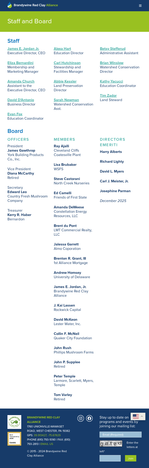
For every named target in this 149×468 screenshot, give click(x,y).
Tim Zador (108, 95)
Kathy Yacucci (111, 81)
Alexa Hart (62, 48)
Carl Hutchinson (67, 62)
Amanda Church (21, 81)
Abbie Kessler (65, 81)
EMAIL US (47, 444)
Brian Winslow (111, 62)
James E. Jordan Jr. (23, 48)
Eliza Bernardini (20, 62)
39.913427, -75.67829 (47, 435)
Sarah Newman (66, 99)
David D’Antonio (20, 99)
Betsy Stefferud (113, 48)
